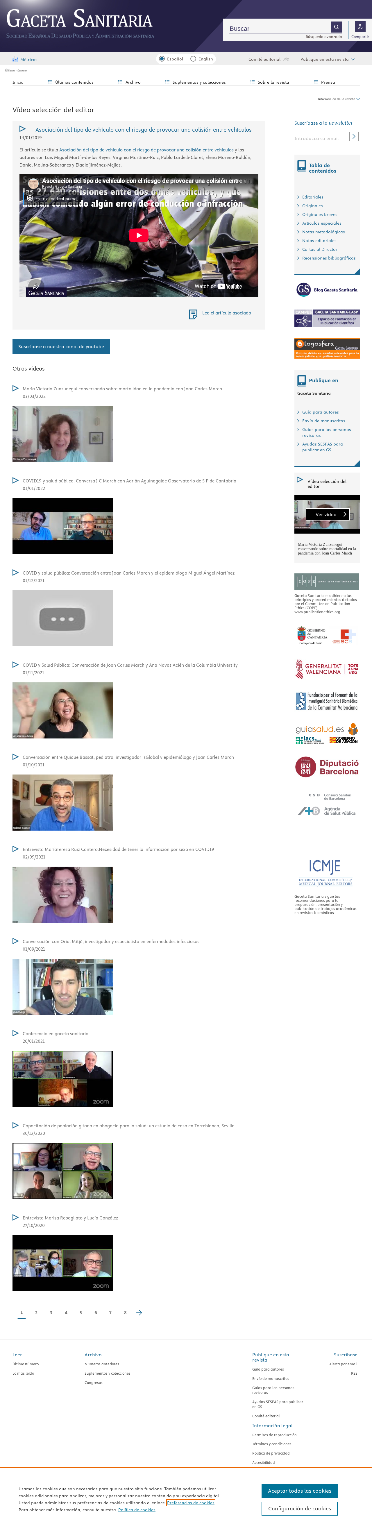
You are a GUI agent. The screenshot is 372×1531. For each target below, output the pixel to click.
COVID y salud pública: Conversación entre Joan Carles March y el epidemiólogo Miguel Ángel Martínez (129, 573)
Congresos (94, 1382)
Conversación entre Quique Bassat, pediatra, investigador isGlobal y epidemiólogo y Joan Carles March (128, 757)
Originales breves (319, 214)
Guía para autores (320, 412)
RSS (354, 1373)
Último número (16, 70)
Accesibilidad (263, 1462)
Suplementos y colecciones (107, 1373)
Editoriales (312, 197)
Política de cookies (136, 1509)
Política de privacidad (271, 1453)
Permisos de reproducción (274, 1434)
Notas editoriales (319, 240)
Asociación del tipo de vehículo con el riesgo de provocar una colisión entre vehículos (146, 150)
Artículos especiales (321, 223)
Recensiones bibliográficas (329, 258)
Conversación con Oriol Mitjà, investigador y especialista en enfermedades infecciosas (111, 941)
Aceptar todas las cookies (299, 1490)
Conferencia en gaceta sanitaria (55, 1033)
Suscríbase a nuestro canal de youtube (61, 346)
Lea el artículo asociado (226, 313)
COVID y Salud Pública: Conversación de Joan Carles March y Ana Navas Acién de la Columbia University (130, 665)
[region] (186, 1499)
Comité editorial (264, 59)
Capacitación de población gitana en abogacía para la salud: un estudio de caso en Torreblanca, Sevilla (129, 1125)
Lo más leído (23, 1373)
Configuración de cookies (299, 1508)
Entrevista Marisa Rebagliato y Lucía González (70, 1218)
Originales (312, 205)
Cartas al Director (319, 249)
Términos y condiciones (271, 1443)
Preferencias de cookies (190, 1502)
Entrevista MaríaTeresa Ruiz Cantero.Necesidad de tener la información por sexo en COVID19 (118, 849)
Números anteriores (102, 1364)
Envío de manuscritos (323, 420)
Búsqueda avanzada (324, 36)
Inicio (18, 82)
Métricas (28, 59)
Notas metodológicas (323, 232)
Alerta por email (343, 1364)
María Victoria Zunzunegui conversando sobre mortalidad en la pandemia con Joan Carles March (122, 388)
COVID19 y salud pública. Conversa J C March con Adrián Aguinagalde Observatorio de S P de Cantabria (129, 481)
